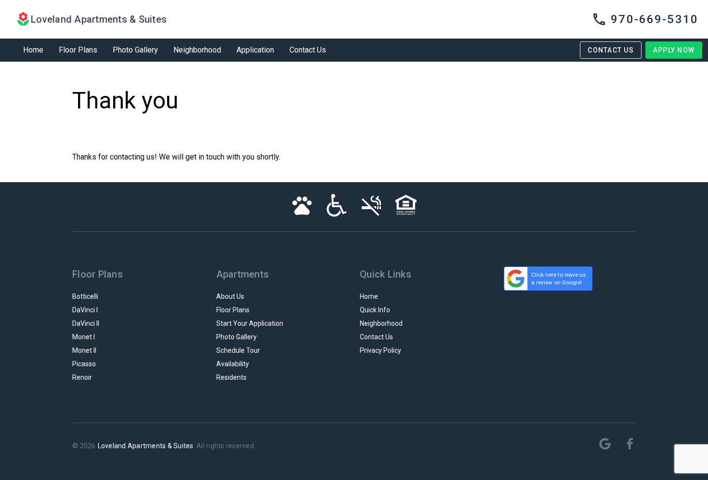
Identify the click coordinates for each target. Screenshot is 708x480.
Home (33, 49)
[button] (645, 19)
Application (255, 49)
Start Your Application (249, 323)
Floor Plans (78, 49)
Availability (232, 364)
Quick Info (375, 310)
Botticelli (85, 296)
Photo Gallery (135, 49)
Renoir (82, 377)
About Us (230, 296)
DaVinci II (85, 323)
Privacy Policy (380, 350)
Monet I (83, 337)
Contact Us (307, 49)
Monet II (84, 350)
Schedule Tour (238, 350)
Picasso (84, 364)
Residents (231, 377)
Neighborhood (197, 49)
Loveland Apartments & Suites (146, 446)
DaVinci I (85, 310)
